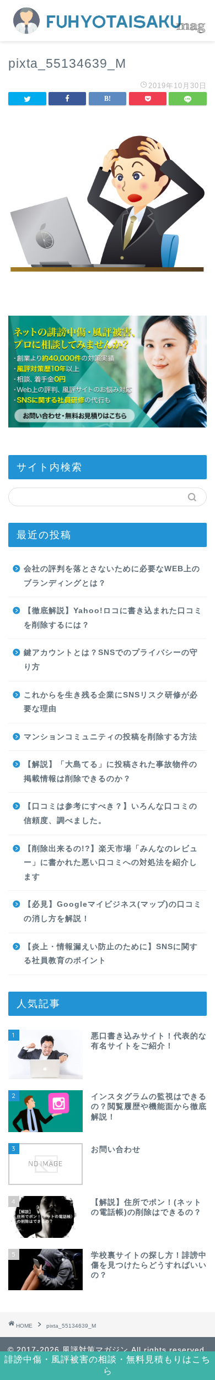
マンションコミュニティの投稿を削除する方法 (110, 737)
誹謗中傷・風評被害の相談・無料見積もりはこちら (107, 1365)
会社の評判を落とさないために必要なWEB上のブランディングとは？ (112, 576)
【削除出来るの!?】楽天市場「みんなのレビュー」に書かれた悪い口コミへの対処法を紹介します (111, 863)
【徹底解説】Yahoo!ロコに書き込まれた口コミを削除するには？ (113, 618)
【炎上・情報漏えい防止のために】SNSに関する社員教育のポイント (111, 954)
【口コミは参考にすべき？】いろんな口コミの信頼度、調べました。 (110, 813)
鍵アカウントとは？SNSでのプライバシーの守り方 (111, 659)
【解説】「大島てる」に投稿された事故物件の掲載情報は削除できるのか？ (110, 771)
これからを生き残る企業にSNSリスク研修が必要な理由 (111, 702)
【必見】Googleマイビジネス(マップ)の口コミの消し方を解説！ (113, 911)
